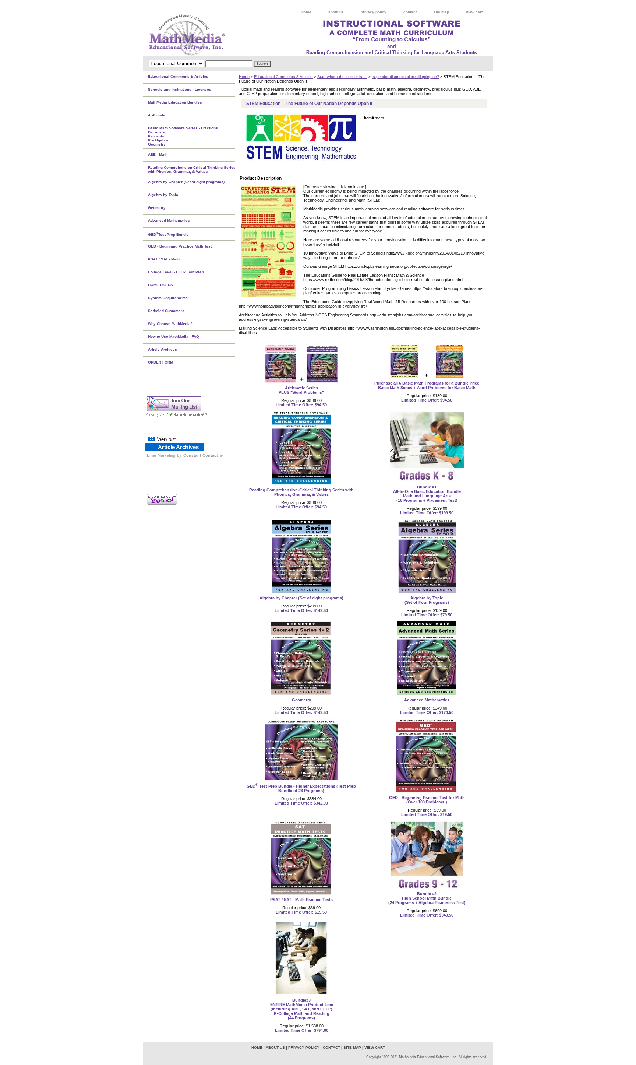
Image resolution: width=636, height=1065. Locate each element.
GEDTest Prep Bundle (168, 234)
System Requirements (168, 298)
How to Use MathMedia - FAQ (173, 336)
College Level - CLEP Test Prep (176, 272)
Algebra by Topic (163, 195)
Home (244, 76)
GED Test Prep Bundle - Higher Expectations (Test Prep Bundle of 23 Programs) (301, 788)
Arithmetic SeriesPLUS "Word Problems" (301, 390)
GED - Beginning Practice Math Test (180, 246)
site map (441, 12)
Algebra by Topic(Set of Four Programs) (426, 600)
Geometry (301, 700)
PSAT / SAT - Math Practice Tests (301, 899)
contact (410, 12)
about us (336, 12)
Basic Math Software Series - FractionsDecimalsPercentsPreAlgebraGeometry (183, 136)
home (306, 12)
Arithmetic (157, 115)
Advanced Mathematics (426, 700)
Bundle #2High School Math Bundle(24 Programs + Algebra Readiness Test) (427, 898)
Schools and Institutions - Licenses (179, 89)
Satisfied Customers (166, 311)
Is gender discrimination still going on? (405, 76)
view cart (474, 12)
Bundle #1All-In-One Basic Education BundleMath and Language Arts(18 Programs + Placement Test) (427, 493)
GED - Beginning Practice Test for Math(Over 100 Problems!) (427, 799)
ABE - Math (157, 155)
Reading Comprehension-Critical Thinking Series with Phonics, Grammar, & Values (301, 492)
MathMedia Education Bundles (175, 102)
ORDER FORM (160, 362)
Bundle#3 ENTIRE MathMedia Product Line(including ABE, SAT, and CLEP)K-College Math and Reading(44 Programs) (301, 1009)
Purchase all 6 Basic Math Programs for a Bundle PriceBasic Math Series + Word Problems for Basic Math (426, 385)
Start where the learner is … (342, 76)
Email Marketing (161, 455)
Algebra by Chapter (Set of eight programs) (301, 598)
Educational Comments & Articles (283, 76)
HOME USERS (160, 285)
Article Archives (162, 349)
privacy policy (373, 12)
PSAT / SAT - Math (164, 259)
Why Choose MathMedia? (170, 324)
